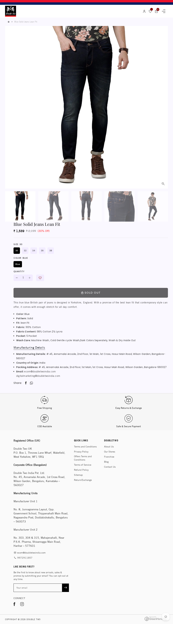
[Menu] (163, 11)
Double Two (34, 619)
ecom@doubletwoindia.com (40, 371)
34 (33, 250)
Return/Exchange (83, 480)
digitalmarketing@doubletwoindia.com (38, 375)
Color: (21, 258)
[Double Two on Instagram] (22, 605)
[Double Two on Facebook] (14, 605)
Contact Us (110, 466)
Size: (18, 244)
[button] (40, 278)
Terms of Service (82, 464)
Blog (106, 461)
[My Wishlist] (150, 11)
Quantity (19, 271)
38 (50, 250)
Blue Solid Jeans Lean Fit (25, 21)
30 (16, 250)
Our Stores (109, 451)
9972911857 (23, 557)
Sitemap (78, 475)
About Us (109, 446)
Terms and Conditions (85, 446)
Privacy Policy (81, 451)
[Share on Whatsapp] (31, 383)
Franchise (109, 456)
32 (25, 250)
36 (42, 250)
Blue (17, 264)
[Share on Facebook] (26, 383)
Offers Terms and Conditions (83, 458)
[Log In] (144, 11)
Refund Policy (81, 470)
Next (163, 98)
